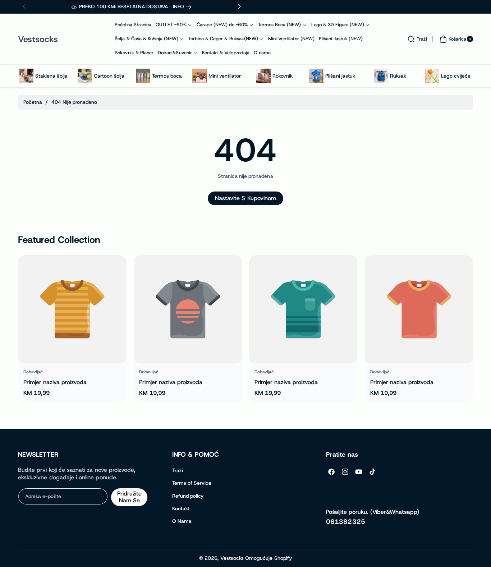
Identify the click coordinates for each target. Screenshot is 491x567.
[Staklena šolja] (26, 76)
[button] (416, 39)
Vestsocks (232, 558)
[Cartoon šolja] (85, 76)
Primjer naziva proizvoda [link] (55, 382)
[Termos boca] (143, 76)
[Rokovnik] (263, 76)
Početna (32, 102)
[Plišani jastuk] (316, 76)
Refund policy (188, 496)
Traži (177, 470)
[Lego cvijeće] (432, 76)
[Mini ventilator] (199, 76)
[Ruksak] (381, 76)
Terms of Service (192, 483)
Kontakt (181, 508)
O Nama (182, 521)
